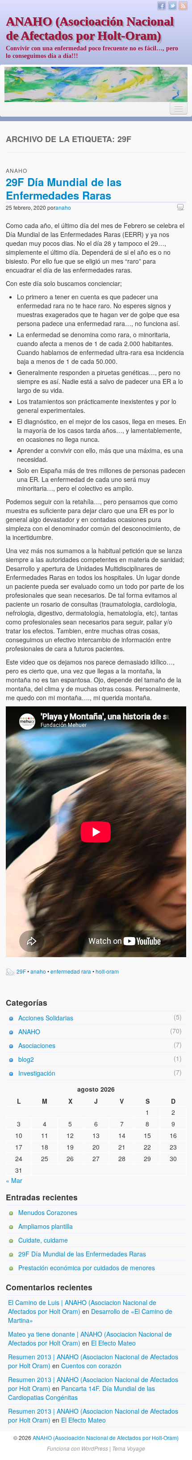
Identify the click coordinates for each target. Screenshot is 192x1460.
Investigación (36, 1072)
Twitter (172, 5)
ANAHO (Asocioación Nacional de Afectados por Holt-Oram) (90, 28)
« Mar (14, 1180)
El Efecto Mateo (113, 1342)
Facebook (161, 5)
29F (21, 971)
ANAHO (16, 170)
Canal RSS (183, 5)
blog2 (26, 1059)
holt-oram (107, 971)
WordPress (94, 1448)
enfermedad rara (70, 971)
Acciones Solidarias (45, 1017)
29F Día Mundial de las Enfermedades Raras (63, 188)
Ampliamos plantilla (45, 1226)
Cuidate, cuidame (43, 1240)
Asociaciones (36, 1045)
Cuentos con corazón (91, 1365)
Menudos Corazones (47, 1212)
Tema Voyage (128, 1448)
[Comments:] (181, 207)
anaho (63, 207)
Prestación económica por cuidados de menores (86, 1267)
